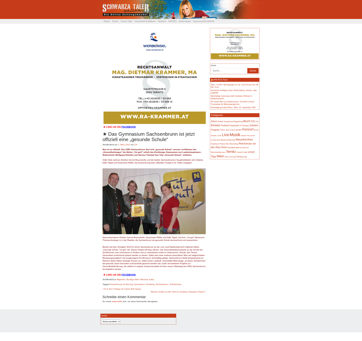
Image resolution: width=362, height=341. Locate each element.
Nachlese (162, 21)
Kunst (256, 130)
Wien (220, 156)
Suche (213, 66)
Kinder (239, 130)
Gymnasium (139, 284)
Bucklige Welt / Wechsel (137, 279)
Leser (219, 136)
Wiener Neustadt (230, 157)
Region (107, 21)
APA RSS (172, 21)
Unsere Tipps (126, 21)
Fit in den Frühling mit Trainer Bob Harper (122, 289)
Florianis (245, 126)
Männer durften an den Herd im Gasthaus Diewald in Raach (178, 292)
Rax (227, 144)
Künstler (213, 135)
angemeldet (117, 301)
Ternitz (231, 152)
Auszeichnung (116, 284)
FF (241, 125)
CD (253, 121)
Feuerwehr (234, 125)
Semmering (216, 152)
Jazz (228, 130)
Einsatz (215, 125)
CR (135, 144)
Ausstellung (228, 121)
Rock (224, 147)
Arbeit (220, 121)
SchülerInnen (176, 284)
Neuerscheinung (227, 140)
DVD (257, 121)
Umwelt (239, 152)
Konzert (248, 129)
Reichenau (234, 144)
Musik (235, 134)
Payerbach (215, 144)
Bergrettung (238, 121)
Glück (222, 130)
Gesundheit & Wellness (145, 21)
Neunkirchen (244, 139)
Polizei (222, 144)
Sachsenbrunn (162, 284)
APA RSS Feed (220, 80)
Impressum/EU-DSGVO (203, 21)
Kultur (151, 279)
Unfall (245, 152)
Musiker (243, 135)
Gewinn (254, 125)
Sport (223, 152)
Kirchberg (150, 284)
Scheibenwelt (233, 147)
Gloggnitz (215, 129)
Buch (246, 121)
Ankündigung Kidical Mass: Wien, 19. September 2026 (233, 108)
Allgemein (121, 279)
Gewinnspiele (185, 21)
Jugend (232, 130)
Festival (225, 125)
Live (225, 135)
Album (214, 121)
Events (115, 21)
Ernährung (128, 284)
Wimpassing (242, 157)
